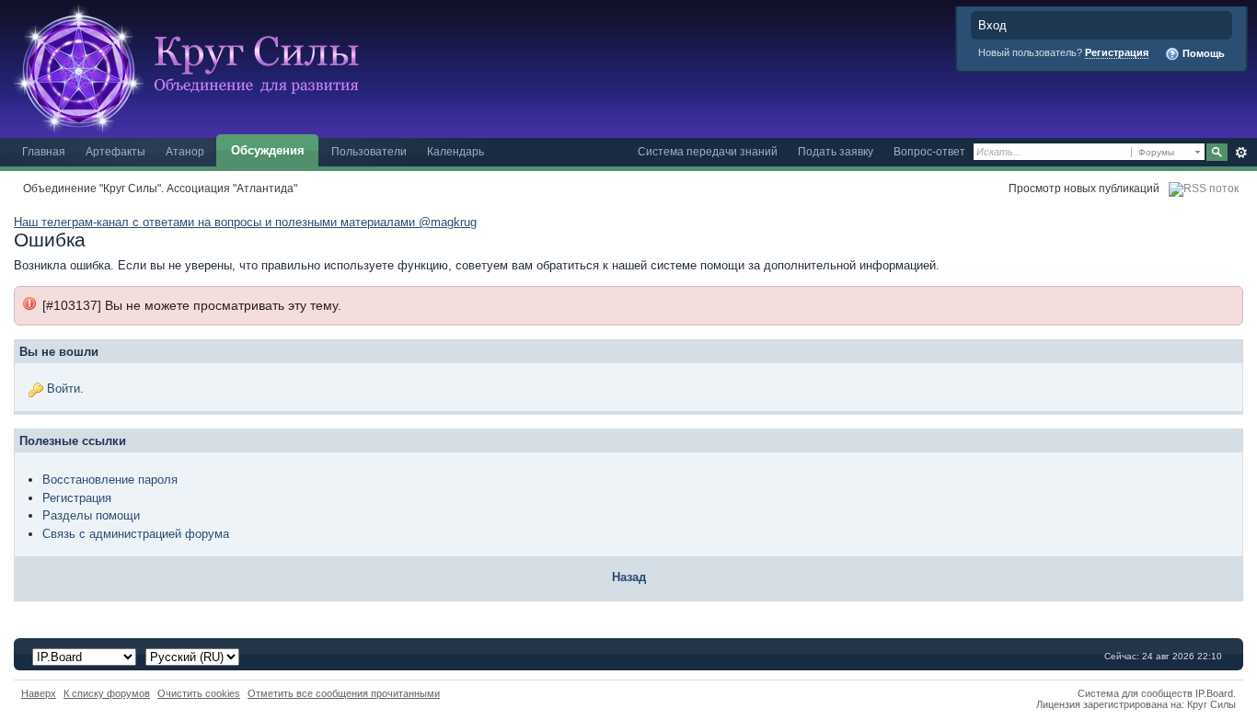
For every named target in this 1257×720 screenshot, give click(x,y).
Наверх (38, 693)
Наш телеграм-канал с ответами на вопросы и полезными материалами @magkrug (245, 222)
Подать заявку (835, 151)
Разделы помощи (91, 515)
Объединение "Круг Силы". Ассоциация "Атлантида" (160, 188)
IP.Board (1214, 693)
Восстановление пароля (110, 479)
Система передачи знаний (708, 151)
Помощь (1202, 53)
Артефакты (115, 151)
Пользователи (369, 151)
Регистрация (1116, 52)
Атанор (185, 151)
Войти (63, 388)
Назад (629, 577)
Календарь (455, 151)
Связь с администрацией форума (135, 534)
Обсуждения (268, 150)
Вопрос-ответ (929, 151)
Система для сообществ (1135, 693)
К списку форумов (106, 693)
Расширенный (1240, 152)
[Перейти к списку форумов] (193, 67)
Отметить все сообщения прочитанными (344, 693)
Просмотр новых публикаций (1084, 188)
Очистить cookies (198, 693)
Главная (43, 151)
